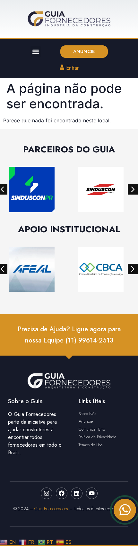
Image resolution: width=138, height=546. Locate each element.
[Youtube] (92, 493)
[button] (35, 51)
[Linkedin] (76, 493)
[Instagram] (46, 493)
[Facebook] (61, 493)
